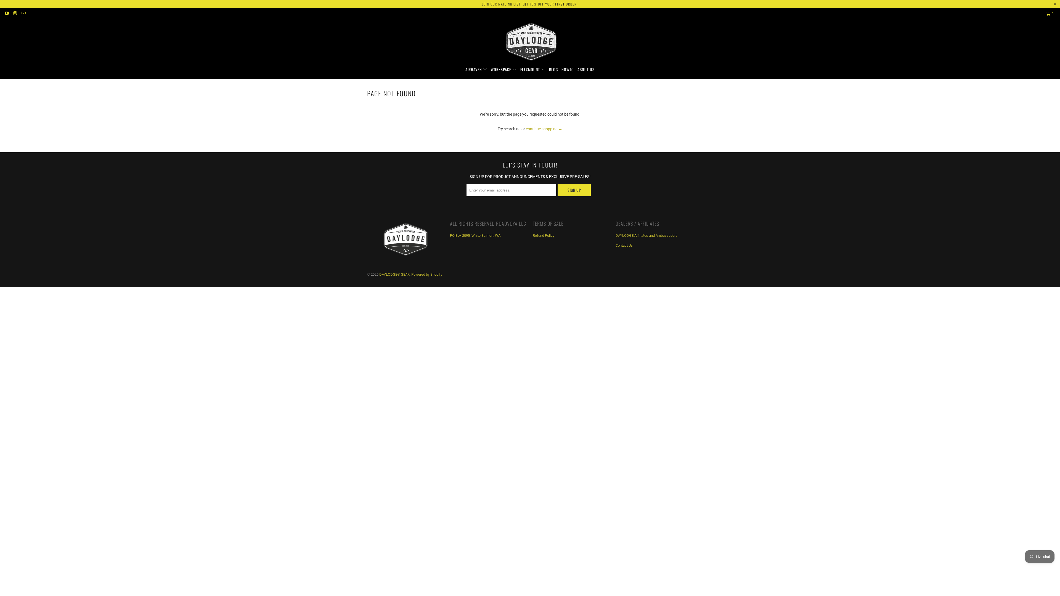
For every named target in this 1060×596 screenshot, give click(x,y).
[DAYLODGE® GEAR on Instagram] (14, 14)
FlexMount (530, 69)
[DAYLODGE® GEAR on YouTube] (6, 14)
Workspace (501, 69)
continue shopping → (544, 129)
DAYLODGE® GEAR (394, 274)
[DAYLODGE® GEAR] (530, 42)
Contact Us (624, 245)
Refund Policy (543, 235)
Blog (553, 69)
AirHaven (474, 69)
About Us (586, 69)
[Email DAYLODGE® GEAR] (23, 14)
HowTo (567, 69)
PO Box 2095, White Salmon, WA (475, 235)
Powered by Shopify (426, 274)
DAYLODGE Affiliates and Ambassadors (646, 235)
